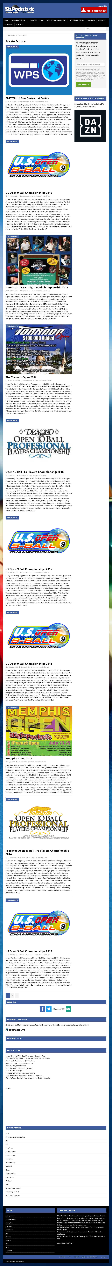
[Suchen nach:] (95, 28)
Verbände (101, 20)
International (10, 1155)
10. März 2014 (11, 857)
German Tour (10, 1152)
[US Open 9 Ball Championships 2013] (39, 923)
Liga (41, 20)
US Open (9, 1181)
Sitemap (76, 1257)
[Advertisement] (56, 1105)
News (8, 1170)
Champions (9, 25)
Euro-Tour (9, 1148)
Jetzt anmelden (83, 84)
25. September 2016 (13, 381)
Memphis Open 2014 (19, 758)
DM (7, 1141)
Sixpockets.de (24, 101)
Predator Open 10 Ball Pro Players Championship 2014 (37, 852)
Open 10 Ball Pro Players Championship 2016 (35, 472)
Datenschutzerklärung (82, 78)
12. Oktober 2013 (12, 954)
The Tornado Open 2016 (21, 377)
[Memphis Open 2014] (39, 731)
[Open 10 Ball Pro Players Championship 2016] (39, 444)
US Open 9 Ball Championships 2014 (29, 663)
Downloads (9, 1230)
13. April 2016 (11, 475)
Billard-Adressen (76, 20)
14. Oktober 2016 (12, 196)
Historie (8, 1237)
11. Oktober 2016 (12, 291)
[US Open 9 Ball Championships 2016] (39, 165)
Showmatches (11, 1173)
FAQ (7, 1233)
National (9, 1166)
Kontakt (62, 1257)
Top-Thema (10, 1177)
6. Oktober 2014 (12, 667)
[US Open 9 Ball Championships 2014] (39, 636)
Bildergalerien (10, 1216)
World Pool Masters (13, 1195)
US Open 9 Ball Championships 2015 (29, 569)
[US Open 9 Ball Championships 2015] (39, 541)
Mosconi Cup (10, 1163)
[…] (70, 134)
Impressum (104, 1257)
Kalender (33, 20)
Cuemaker (91, 20)
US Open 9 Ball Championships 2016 (29, 192)
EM (7, 1144)
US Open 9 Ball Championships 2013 (29, 951)
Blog (7, 1133)
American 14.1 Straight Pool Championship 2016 (37, 287)
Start (6, 20)
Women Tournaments (13, 1188)
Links (7, 1247)
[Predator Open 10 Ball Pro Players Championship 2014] (39, 823)
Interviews (9, 1159)
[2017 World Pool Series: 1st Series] (39, 70)
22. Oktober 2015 (12, 572)
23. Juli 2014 (11, 762)
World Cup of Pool (12, 1192)
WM (7, 1184)
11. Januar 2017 (12, 101)
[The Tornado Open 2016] (39, 349)
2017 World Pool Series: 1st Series (27, 98)
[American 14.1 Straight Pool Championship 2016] (39, 260)
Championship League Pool (15, 1137)
